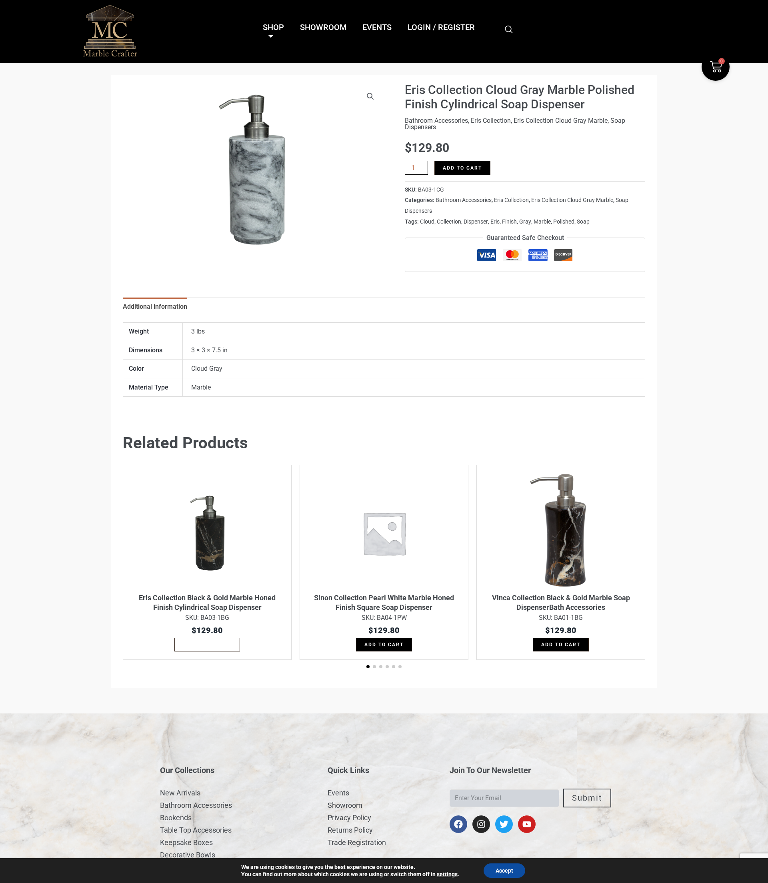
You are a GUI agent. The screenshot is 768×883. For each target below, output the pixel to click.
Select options (207, 644)
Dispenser (476, 221)
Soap (583, 221)
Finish (509, 221)
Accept (504, 870)
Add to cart (462, 168)
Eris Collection (491, 120)
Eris (495, 221)
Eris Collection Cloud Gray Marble (561, 120)
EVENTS (377, 27)
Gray (525, 221)
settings (447, 874)
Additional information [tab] (155, 306)
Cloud (427, 221)
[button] (370, 96)
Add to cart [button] (384, 644)
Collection (449, 221)
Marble (542, 221)
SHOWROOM (323, 27)
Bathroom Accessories (436, 120)
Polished (563, 221)
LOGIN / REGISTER (441, 27)
